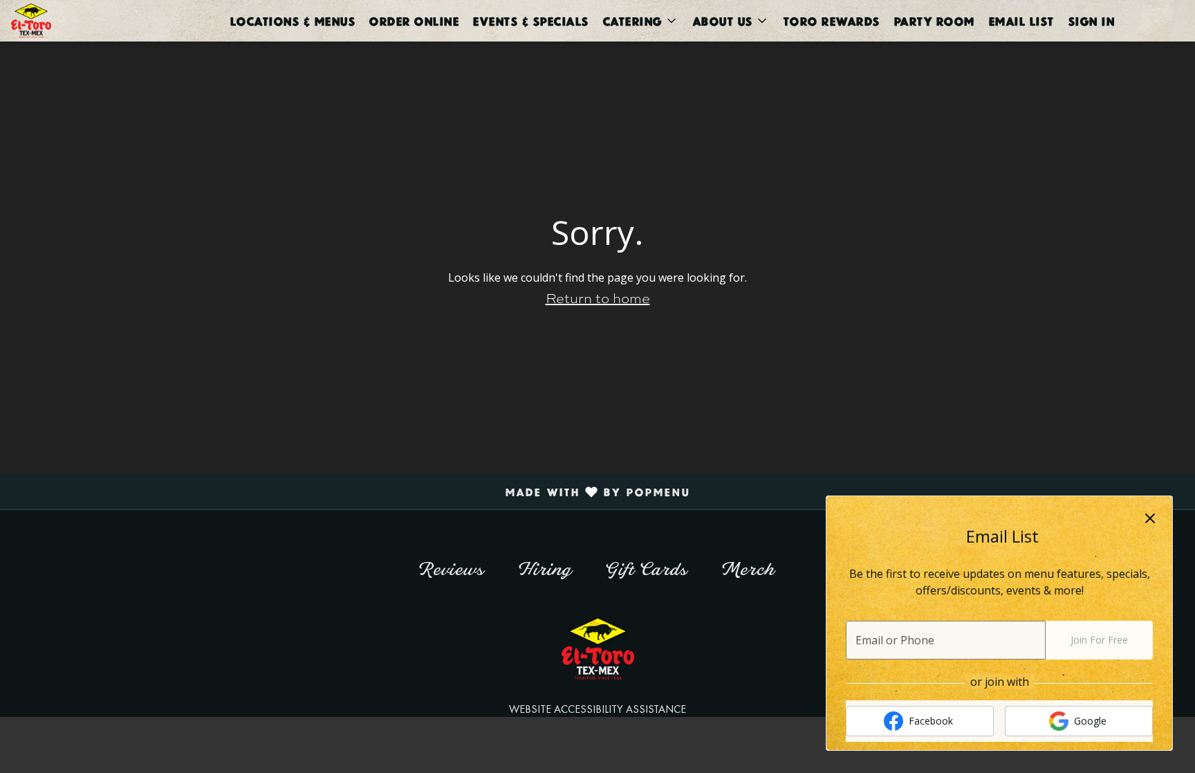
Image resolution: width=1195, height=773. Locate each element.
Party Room (933, 20)
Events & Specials (530, 20)
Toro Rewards (831, 20)
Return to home (598, 297)
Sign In (1091, 20)
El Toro (597, 648)
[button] (640, 21)
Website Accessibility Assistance (597, 709)
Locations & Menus (292, 20)
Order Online (413, 20)
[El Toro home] (73, 20)
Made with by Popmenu (350, 491)
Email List (1021, 20)
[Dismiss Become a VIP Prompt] (1150, 518)
